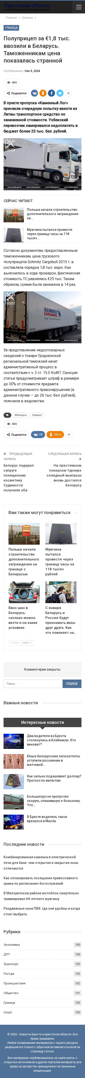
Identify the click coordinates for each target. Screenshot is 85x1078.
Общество (11, 993)
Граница (11, 27)
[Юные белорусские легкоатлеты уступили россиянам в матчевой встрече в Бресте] (14, 761)
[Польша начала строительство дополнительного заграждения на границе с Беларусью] (14, 215)
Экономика (12, 944)
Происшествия (15, 983)
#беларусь (21, 415)
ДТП (7, 954)
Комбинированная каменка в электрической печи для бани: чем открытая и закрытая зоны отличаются (41, 862)
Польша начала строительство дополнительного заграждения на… (52, 214)
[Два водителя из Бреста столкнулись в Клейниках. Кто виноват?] (14, 741)
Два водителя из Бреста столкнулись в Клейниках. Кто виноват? (51, 740)
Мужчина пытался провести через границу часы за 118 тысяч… (49, 234)
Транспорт (11, 964)
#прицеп (37, 415)
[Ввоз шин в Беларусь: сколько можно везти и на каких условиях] (24, 592)
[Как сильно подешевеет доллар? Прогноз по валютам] (14, 781)
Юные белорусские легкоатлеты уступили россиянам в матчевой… (53, 760)
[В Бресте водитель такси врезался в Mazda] (14, 822)
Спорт (8, 1012)
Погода (9, 973)
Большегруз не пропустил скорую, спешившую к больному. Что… (54, 801)
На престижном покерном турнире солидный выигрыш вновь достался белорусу (64, 475)
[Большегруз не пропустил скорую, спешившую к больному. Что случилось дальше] (14, 801)
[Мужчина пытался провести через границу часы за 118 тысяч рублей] (14, 235)
